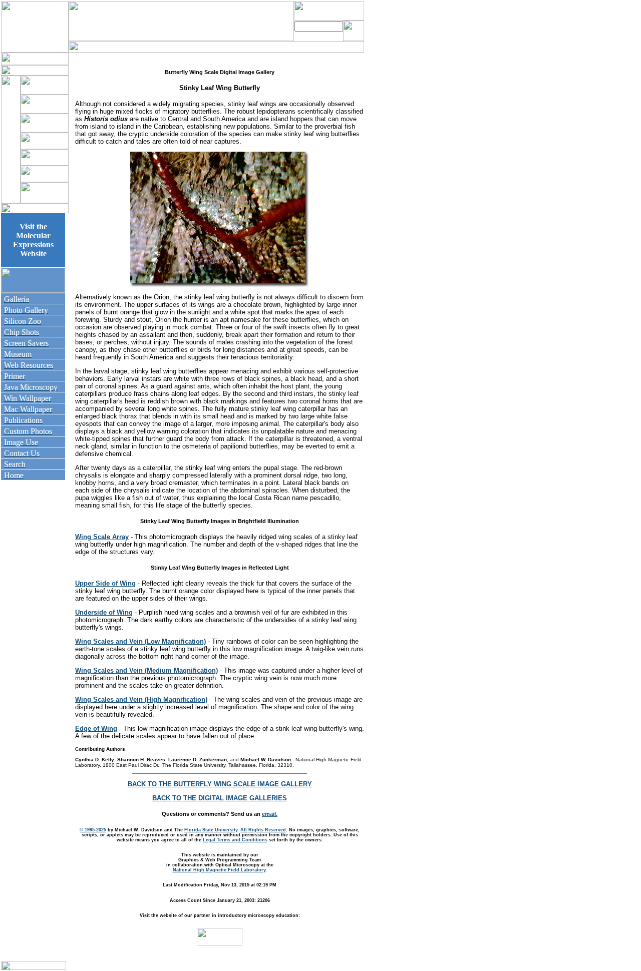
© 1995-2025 (93, 829)
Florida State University (210, 829)
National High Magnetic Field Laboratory (219, 869)
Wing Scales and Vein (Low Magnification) (140, 641)
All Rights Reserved (263, 829)
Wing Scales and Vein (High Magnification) (141, 699)
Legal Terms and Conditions (235, 839)
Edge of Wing (96, 728)
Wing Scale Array (102, 537)
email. (269, 814)
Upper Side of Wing (105, 583)
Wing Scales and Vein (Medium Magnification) (146, 670)
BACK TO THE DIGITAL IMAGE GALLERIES (219, 798)
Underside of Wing (104, 612)
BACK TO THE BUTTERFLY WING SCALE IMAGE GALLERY (220, 784)
